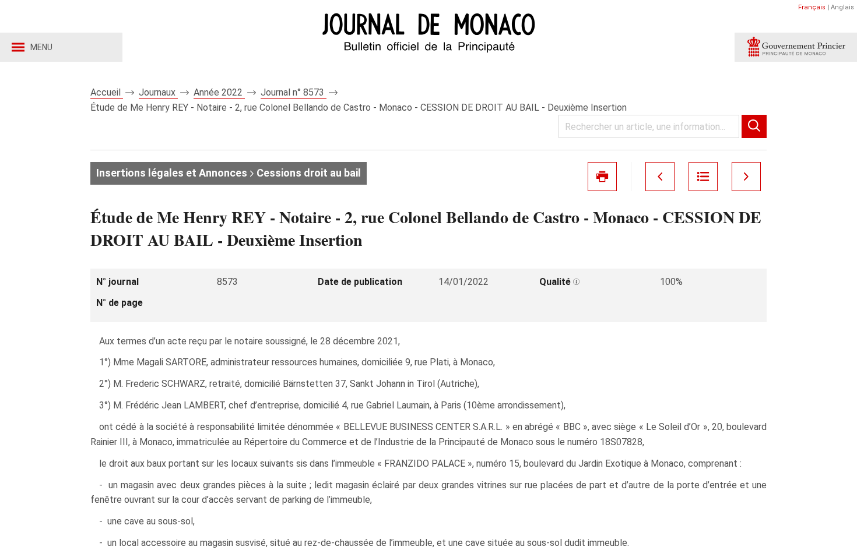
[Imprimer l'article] (602, 176)
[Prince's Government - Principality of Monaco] (796, 47)
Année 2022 (219, 92)
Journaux (158, 92)
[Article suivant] (746, 176)
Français (812, 7)
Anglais (842, 7)
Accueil (106, 92)
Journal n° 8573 (293, 92)
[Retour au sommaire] (703, 176)
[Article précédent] (660, 176)
